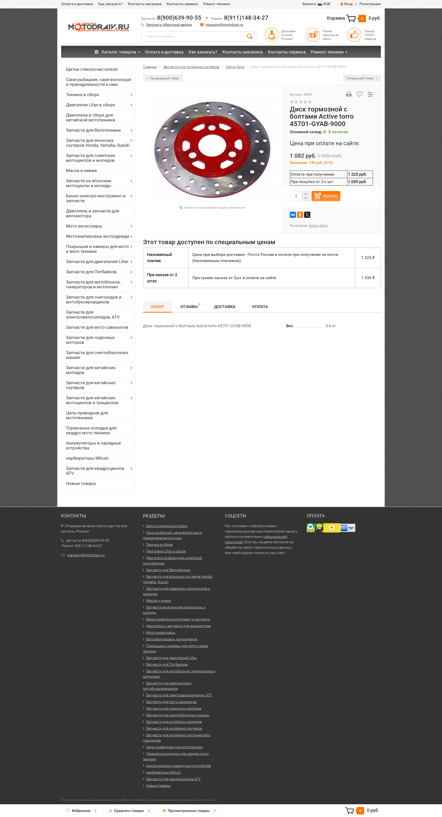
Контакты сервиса (182, 4)
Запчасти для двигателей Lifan (97, 261)
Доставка (225, 306)
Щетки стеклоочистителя (91, 69)
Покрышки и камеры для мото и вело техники (97, 249)
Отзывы (190, 306)
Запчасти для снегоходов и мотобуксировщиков (93, 299)
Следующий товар (360, 78)
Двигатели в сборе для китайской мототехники (90, 117)
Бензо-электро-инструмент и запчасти (96, 198)
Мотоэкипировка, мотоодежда (97, 236)
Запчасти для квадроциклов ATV (95, 471)
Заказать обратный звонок (169, 24)
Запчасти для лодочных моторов (90, 340)
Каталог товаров (118, 51)
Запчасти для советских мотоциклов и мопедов (90, 158)
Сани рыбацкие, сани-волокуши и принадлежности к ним (98, 82)
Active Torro (318, 225)
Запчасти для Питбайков (91, 271)
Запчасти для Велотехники (93, 130)
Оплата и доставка (77, 4)
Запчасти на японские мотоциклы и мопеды (88, 183)
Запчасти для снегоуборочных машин (97, 355)
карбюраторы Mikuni (87, 458)
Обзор (157, 306)
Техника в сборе (82, 94)
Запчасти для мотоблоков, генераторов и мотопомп (93, 284)
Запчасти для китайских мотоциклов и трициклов (92, 400)
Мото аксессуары (84, 226)
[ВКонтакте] (293, 215)
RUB (316, 4)
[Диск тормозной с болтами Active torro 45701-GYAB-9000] (212, 148)
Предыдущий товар (164, 78)
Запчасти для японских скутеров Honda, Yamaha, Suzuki (98, 143)
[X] (307, 215)
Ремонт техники (216, 4)
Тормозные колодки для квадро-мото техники (91, 430)
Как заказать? (110, 4)
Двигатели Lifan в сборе (90, 104)
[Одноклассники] (300, 215)
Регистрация (370, 4)
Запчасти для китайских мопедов (90, 370)
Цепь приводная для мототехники (87, 415)
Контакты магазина (145, 4)
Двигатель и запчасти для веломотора (92, 213)
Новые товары (81, 483)
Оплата (260, 306)
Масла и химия (81, 170)
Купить (330, 195)
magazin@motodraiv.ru (224, 24)
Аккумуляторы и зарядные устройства (93, 445)
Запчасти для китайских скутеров (90, 385)
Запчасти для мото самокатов (97, 327)
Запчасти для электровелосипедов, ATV (93, 315)
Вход (348, 4)
